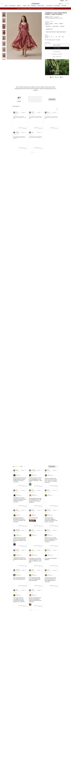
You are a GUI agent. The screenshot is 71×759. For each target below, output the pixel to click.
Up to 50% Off (49, 5)
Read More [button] (15, 138)
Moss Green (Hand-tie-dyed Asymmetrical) (56, 31)
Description (57, 51)
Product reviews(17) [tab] (15, 106)
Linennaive (35, 4)
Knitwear (33, 5)
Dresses (19, 5)
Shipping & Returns (57, 54)
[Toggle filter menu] (57, 109)
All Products (12, 5)
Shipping (51, 18)
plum (47, 23)
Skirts (24, 5)
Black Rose (48, 26)
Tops (29, 5)
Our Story (64, 5)
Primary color (49, 21)
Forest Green (55, 26)
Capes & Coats (40, 5)
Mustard (61, 23)
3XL (63, 36)
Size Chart (48, 42)
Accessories (57, 5)
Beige (51, 23)
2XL (59, 36)
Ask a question (57, 56)
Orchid (55, 23)
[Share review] (25, 112)
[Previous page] (30, 152)
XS (46, 36)
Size (46, 34)
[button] (62, 4)
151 (39, 610)
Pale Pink (62, 26)
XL (56, 36)
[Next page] (41, 152)
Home (6, 5)
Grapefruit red (49, 29)
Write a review (52, 99)
